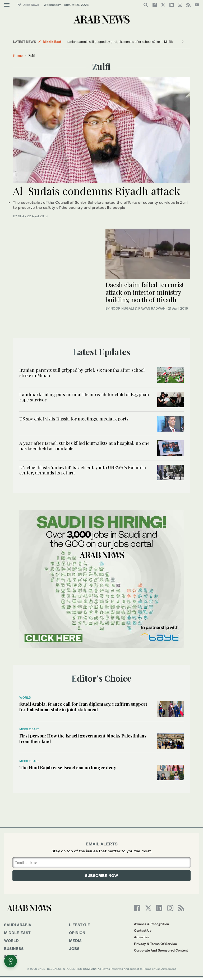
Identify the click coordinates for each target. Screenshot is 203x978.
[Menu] (7, 5)
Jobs (74, 948)
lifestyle (79, 924)
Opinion (77, 932)
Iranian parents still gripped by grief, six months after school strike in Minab (120, 42)
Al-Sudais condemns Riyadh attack (96, 191)
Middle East (52, 42)
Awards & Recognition (151, 924)
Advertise (141, 937)
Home (18, 55)
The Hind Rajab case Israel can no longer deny (67, 767)
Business (14, 948)
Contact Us (142, 930)
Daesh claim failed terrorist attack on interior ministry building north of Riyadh (144, 292)
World (25, 697)
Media (75, 940)
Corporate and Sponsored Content (161, 950)
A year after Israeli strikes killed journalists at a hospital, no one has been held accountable (84, 445)
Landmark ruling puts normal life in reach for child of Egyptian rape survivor (84, 396)
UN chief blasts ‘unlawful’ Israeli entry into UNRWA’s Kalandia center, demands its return (82, 470)
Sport (10, 956)
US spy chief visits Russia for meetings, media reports (73, 419)
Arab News (31, 5)
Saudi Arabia (17, 924)
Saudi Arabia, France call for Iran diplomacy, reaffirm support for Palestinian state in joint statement (83, 706)
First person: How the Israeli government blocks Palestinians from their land (82, 738)
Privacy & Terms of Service (155, 944)
